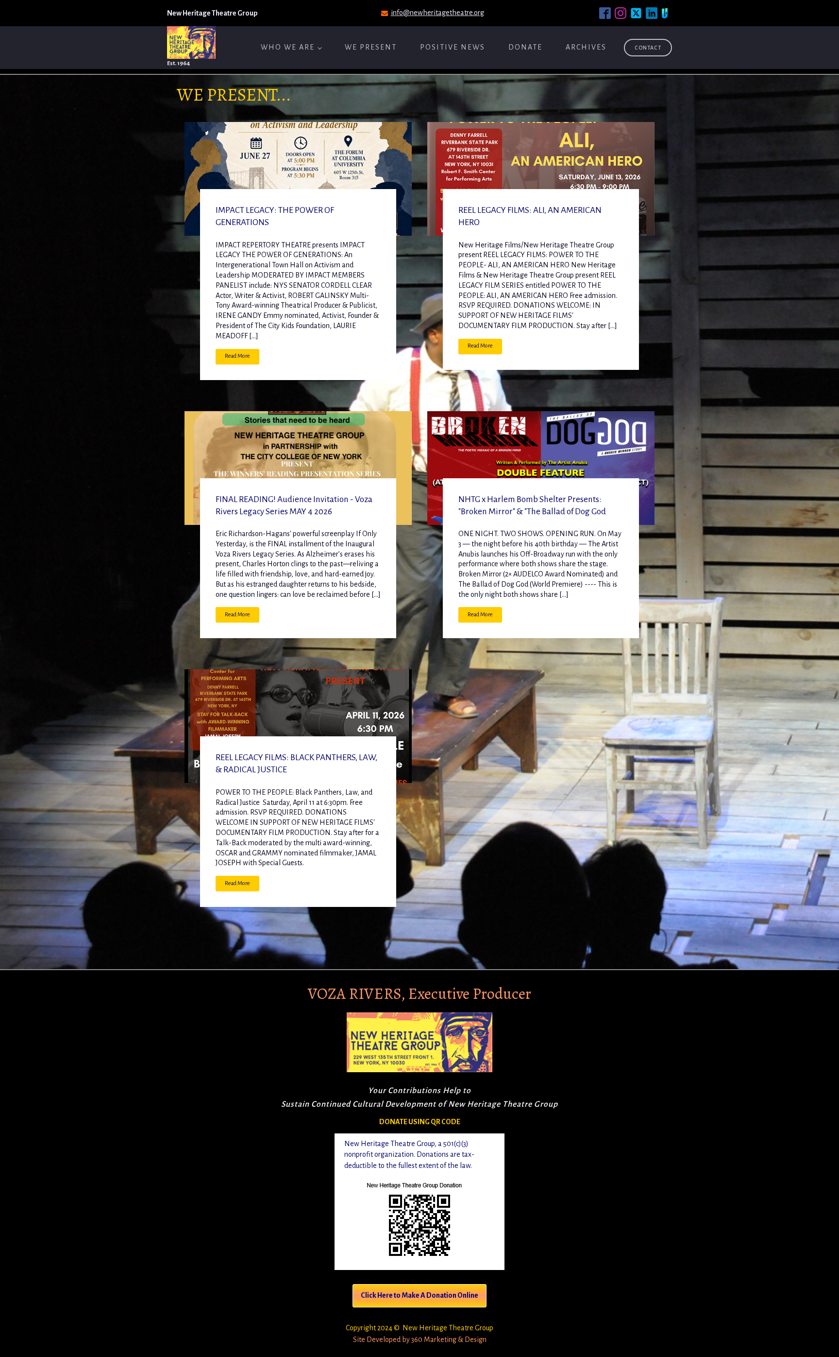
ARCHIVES (586, 47)
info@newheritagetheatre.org (437, 13)
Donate (525, 47)
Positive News (452, 47)
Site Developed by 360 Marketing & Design (420, 1339)
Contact (648, 48)
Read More (237, 356)
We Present (371, 47)
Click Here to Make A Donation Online (419, 1295)
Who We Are (288, 47)
